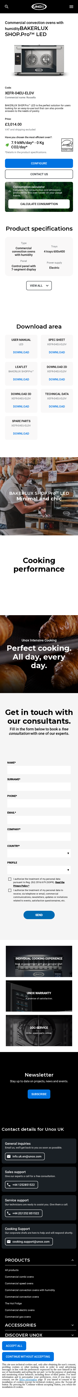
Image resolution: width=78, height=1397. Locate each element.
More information (28, 1379)
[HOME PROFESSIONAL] (39, 7)
